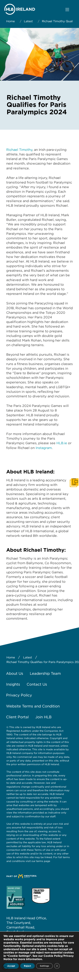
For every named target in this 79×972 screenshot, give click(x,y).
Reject (27, 965)
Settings (44, 965)
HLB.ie (62, 443)
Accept (11, 965)
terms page (43, 861)
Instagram (44, 448)
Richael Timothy (19, 150)
